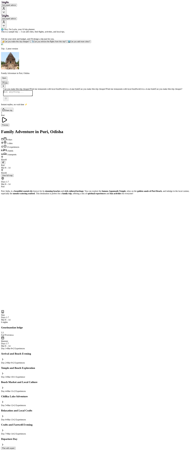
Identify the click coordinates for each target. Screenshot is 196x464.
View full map (7, 175)
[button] (3, 80)
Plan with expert (8, 448)
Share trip (8, 110)
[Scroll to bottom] (3, 86)
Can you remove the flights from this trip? (49, 42)
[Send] (6, 99)
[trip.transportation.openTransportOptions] (3, 162)
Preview (5, 125)
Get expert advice (9, 5)
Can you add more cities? (79, 42)
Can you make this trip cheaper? (15, 42)
